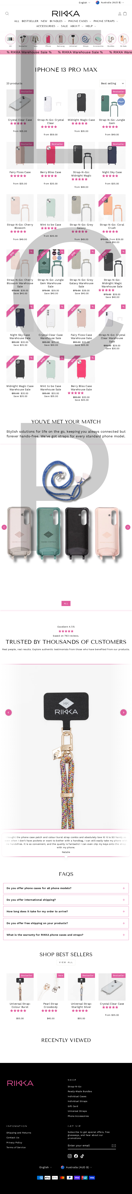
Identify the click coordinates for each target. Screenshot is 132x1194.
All (66, 603)
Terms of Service (16, 1147)
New (44, 21)
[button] (18, 123)
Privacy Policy (14, 1142)
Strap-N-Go (74, 1086)
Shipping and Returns (18, 1132)
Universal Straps (77, 1111)
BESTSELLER (30, 21)
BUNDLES (56, 21)
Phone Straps (105, 21)
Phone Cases (78, 21)
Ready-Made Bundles (80, 1091)
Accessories (46, 26)
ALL (16, 21)
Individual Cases (77, 1096)
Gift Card (73, 1106)
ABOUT (75, 26)
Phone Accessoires (78, 1116)
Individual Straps (77, 1101)
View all (66, 962)
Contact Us (12, 1137)
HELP (90, 26)
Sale (64, 26)
